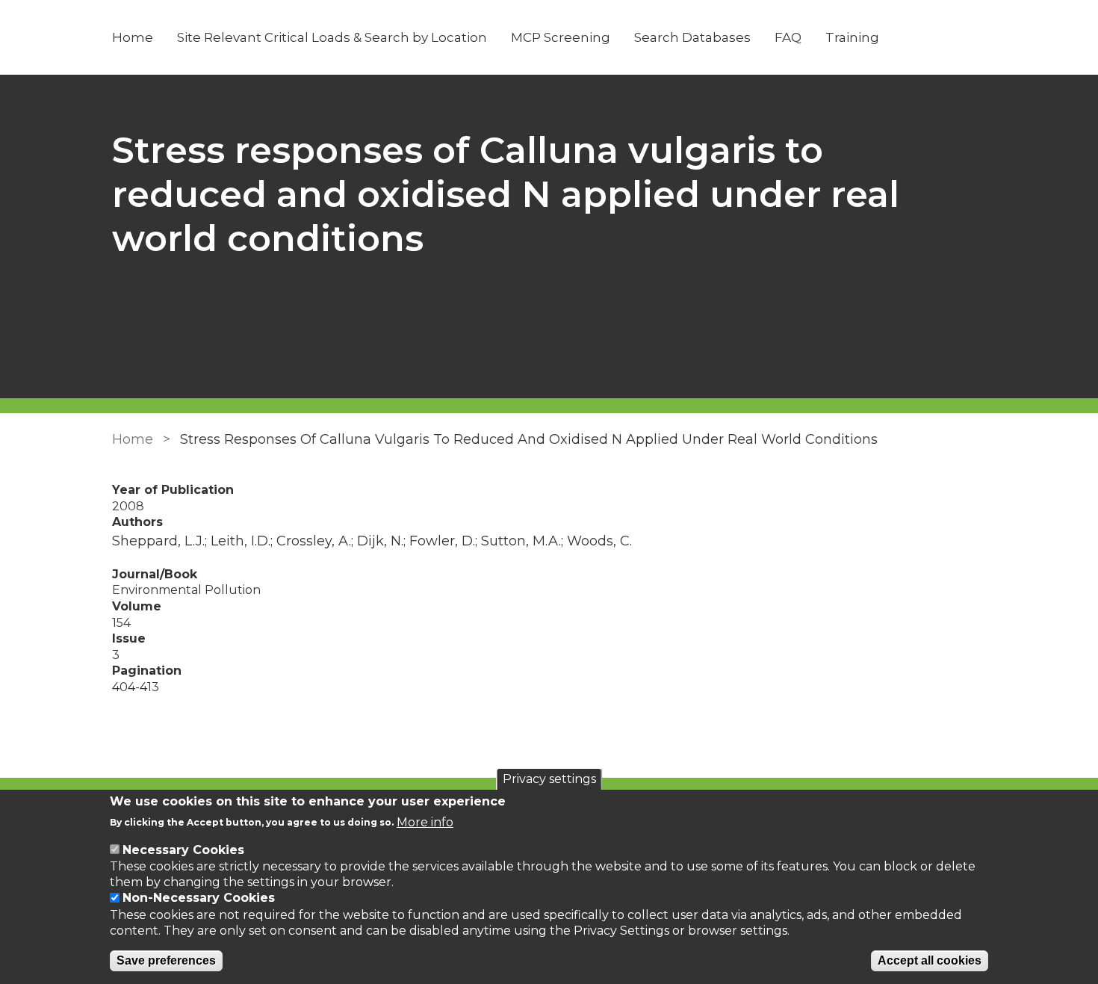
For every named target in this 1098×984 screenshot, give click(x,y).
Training (852, 37)
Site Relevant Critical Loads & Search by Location (332, 37)
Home (132, 37)
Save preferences (166, 961)
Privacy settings (549, 779)
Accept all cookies (929, 961)
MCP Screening (560, 37)
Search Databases (692, 37)
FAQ (788, 37)
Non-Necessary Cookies (198, 898)
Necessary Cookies (183, 850)
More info (425, 821)
